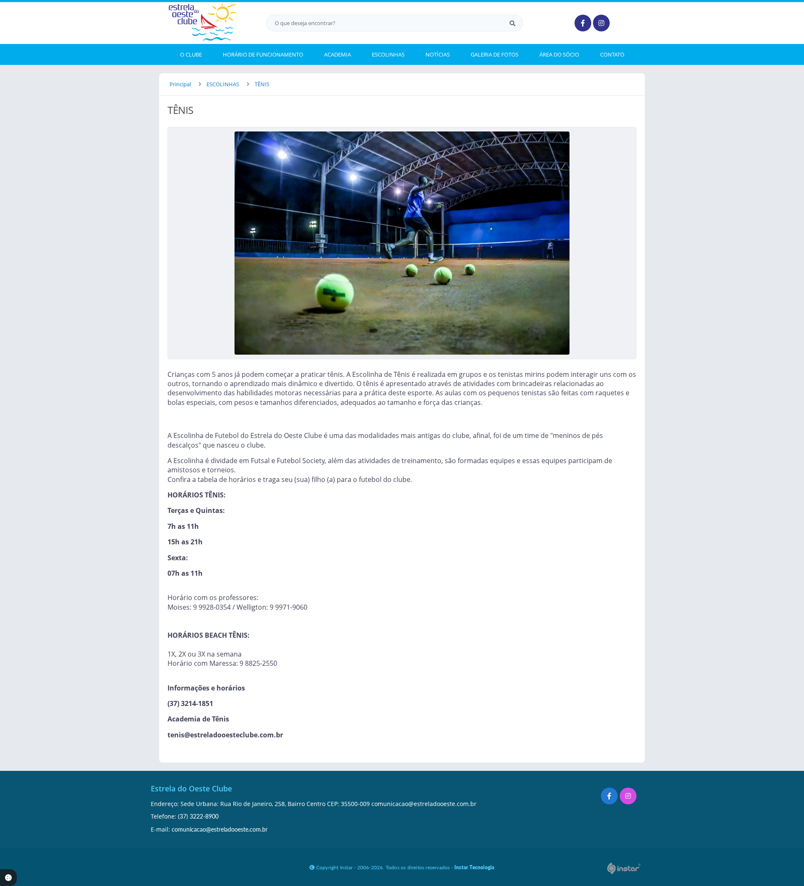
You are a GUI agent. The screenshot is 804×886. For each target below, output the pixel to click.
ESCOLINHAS (222, 84)
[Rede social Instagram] (629, 797)
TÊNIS (262, 84)
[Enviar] (512, 23)
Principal (180, 84)
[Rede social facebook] (610, 797)
